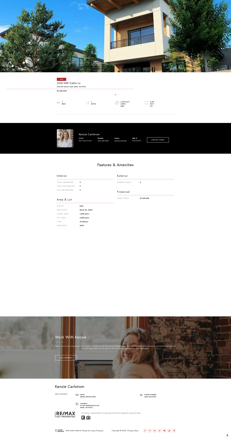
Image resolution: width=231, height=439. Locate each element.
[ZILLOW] (169, 430)
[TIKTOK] (159, 430)
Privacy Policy (133, 430)
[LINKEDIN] (154, 430)
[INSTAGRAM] (150, 430)
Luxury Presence (96, 430)
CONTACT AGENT (158, 140)
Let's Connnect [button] (66, 358)
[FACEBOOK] (145, 430)
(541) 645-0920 (103, 141)
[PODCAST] (174, 430)
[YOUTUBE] (164, 430)
